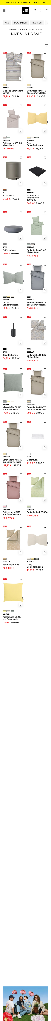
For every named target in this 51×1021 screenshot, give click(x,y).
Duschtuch (32, 458)
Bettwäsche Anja (11, 563)
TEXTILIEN (37, 23)
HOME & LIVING (28, 30)
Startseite (13, 30)
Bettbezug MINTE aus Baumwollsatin (12, 512)
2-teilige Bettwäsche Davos (13, 90)
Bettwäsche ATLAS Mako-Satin (12, 143)
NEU (7, 23)
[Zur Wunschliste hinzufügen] (21, 53)
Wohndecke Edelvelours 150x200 (33, 196)
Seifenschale (9, 248)
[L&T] (25, 10)
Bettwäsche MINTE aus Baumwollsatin (36, 302)
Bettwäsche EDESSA (37, 510)
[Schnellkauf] (44, 290)
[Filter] (46, 46)
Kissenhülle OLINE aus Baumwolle (12, 407)
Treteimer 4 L (9, 194)
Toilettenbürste (10, 353)
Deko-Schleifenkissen (35, 143)
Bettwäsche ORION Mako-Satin (36, 354)
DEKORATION (20, 23)
